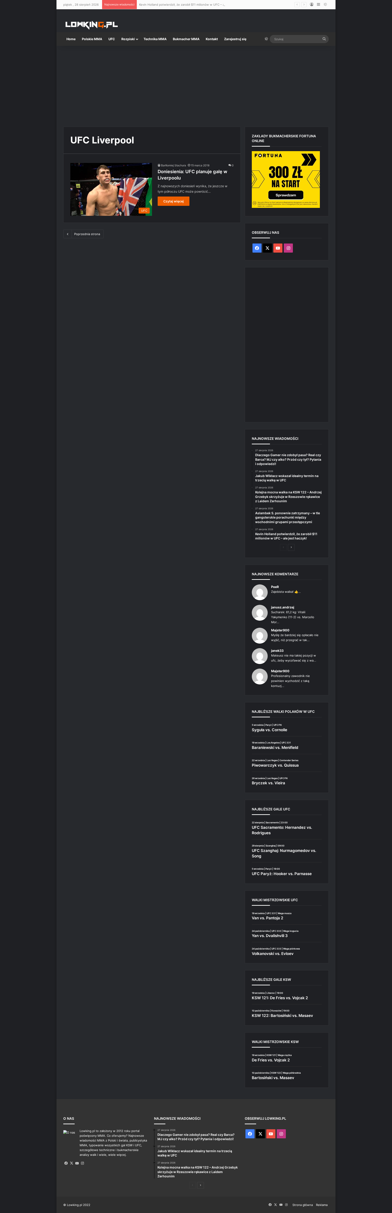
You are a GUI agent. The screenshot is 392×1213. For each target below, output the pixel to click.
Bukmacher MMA (186, 39)
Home (71, 39)
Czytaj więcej (173, 201)
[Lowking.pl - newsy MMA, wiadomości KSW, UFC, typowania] (91, 25)
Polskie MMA (92, 39)
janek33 (277, 650)
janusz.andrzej (282, 607)
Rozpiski (128, 39)
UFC (111, 39)
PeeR (275, 587)
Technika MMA (155, 39)
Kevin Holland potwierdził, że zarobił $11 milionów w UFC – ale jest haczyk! (192, 4)
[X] (71, 1163)
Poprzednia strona (87, 234)
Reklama (322, 1205)
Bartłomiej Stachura (173, 165)
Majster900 (280, 630)
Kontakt (212, 39)
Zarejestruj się (235, 39)
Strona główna (302, 1205)
